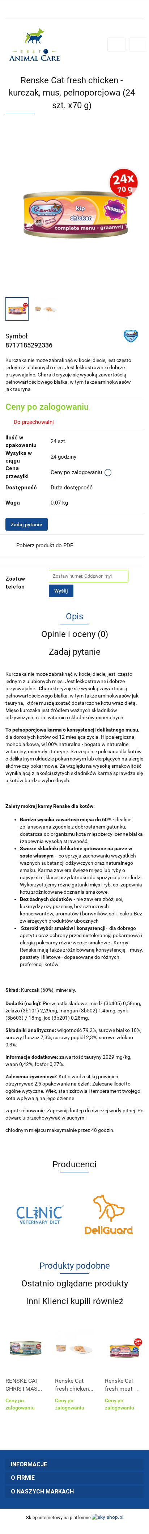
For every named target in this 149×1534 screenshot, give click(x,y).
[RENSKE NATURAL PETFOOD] (131, 335)
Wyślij (61, 591)
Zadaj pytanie (26, 524)
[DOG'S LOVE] (109, 1214)
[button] (74, 1465)
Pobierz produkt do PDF (44, 545)
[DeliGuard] (39, 1214)
